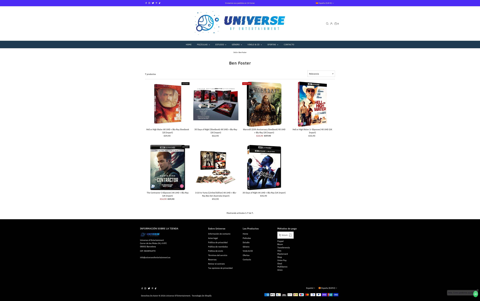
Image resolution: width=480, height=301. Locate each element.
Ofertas (271, 44)
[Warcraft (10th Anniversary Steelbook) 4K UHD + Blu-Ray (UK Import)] (264, 104)
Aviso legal (213, 238)
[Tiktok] (159, 3)
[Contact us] (475, 294)
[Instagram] (149, 3)
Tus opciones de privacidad (220, 268)
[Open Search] (327, 23)
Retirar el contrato (216, 263)
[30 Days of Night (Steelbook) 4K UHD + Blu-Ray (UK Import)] (215, 104)
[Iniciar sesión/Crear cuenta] (331, 23)
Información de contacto (219, 233)
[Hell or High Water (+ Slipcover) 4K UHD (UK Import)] (312, 104)
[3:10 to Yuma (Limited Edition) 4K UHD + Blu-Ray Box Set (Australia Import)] (215, 167)
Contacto (289, 44)
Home (189, 44)
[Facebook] (146, 3)
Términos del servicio (217, 255)
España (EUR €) (325, 3)
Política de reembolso (218, 246)
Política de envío (215, 251)
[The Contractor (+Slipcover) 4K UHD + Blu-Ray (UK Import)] (167, 167)
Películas (202, 44)
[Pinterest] (156, 3)
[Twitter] (153, 3)
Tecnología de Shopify (202, 295)
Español (309, 288)
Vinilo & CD (254, 44)
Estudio (219, 44)
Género (236, 44)
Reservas (212, 259)
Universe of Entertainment (178, 295)
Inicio (236, 52)
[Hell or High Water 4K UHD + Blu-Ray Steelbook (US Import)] (167, 104)
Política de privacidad (218, 242)
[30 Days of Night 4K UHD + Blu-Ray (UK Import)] (264, 167)
